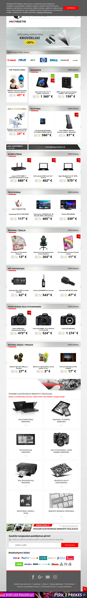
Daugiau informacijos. (44, 12)
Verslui (45, 584)
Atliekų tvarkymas (64, 587)
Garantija (36, 584)
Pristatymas (69, 584)
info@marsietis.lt (55, 147)
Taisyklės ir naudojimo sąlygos (28, 587)
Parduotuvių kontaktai (22, 584)
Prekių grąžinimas (56, 584)
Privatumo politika (49, 587)
